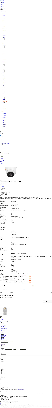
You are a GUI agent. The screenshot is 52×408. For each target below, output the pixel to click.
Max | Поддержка (2, 186)
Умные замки (2, 102)
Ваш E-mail (6, 297)
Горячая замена (3, 330)
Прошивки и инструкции (4, 328)
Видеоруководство (27, 281)
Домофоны (2, 31)
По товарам (2, 135)
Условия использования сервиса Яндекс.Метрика (5, 403)
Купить (1, 317)
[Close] (0, 358)
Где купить (2, 339)
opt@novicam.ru (14, 349)
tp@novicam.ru (24, 349)
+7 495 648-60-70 (7, 349)
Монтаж (2, 332)
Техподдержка (2, 334)
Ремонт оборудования (3, 335)
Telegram (22, 349)
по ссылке (15, 402)
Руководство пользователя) (23, 275)
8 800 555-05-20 (10, 349)
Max (20, 349)
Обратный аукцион (3, 326)
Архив (1, 161)
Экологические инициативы (4, 340)
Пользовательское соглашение (4, 342)
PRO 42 (2, 163)
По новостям (2, 136)
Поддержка (2, 111)
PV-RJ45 (3, 316)
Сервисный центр (3, 331)
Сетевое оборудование (3, 73)
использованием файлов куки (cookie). (22, 389)
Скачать (30, 275)
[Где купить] (0, 149)
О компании (2, 338)
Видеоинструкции (3, 336)
